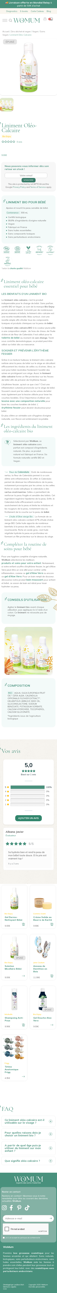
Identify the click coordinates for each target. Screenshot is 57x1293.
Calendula (23, 472)
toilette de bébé (11, 337)
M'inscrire (28, 180)
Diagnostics (11, 11)
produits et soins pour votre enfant (21, 563)
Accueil (5, 31)
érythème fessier (11, 407)
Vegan (35, 31)
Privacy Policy (19, 187)
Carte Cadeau (37, 11)
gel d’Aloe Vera (34, 573)
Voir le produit (23, 975)
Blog (49, 11)
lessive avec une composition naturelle (23, 401)
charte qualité (16, 268)
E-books (24, 11)
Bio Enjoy (6, 136)
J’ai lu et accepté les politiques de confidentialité (22, 1238)
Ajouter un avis (28, 818)
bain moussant (34, 579)
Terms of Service (38, 187)
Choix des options (23, 1076)
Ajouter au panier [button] (23, 924)
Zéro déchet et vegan (21, 31)
